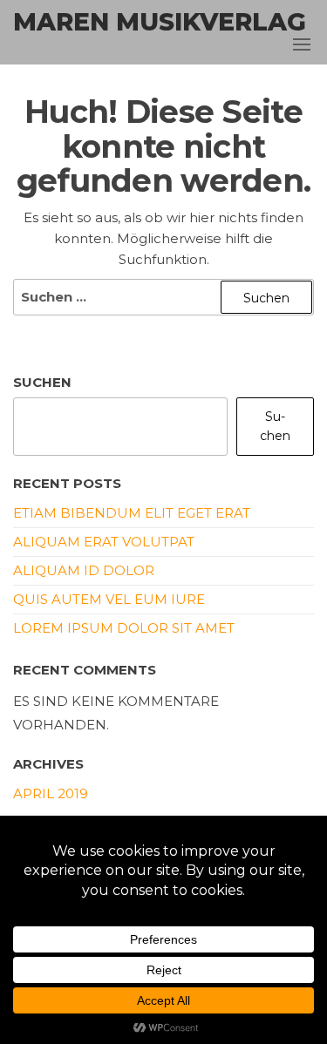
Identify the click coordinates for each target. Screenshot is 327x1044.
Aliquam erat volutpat (103, 541)
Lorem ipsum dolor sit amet (124, 628)
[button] (301, 44)
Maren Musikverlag (159, 22)
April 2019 (50, 793)
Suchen (42, 382)
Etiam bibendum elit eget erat (131, 513)
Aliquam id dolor (83, 570)
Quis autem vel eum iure (109, 599)
